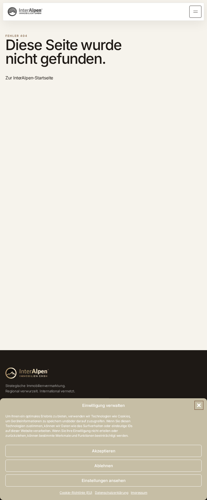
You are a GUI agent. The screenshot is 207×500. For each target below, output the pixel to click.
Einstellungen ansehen (104, 480)
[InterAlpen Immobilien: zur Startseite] (24, 11)
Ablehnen (103, 465)
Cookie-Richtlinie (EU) (76, 493)
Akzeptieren (103, 450)
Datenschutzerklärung (111, 493)
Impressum (139, 493)
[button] (199, 405)
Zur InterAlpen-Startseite (29, 77)
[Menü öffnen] (195, 12)
